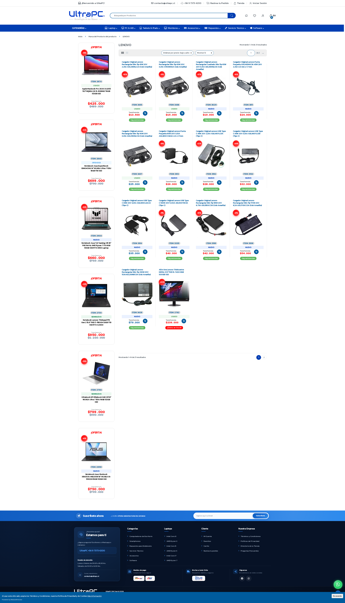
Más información (94, 596)
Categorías (78, 28)
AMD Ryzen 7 (172, 560)
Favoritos (207, 541)
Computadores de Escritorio (141, 536)
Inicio (80, 36)
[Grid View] (122, 53)
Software (257, 28)
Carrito (206, 546)
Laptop (111, 28)
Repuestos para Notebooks (141, 546)
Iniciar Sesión (260, 3)
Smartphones (135, 541)
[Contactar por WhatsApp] (338, 584)
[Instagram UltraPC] (248, 578)
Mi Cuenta (208, 536)
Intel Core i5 (171, 546)
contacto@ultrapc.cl (164, 3)
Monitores (173, 28)
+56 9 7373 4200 (192, 3)
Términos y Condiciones (251, 536)
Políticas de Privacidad (250, 541)
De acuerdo (337, 596)
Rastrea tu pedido (211, 551)
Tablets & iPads (150, 28)
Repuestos (213, 28)
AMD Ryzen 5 (172, 551)
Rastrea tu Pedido (219, 3)
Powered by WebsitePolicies (12, 600)
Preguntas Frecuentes (250, 551)
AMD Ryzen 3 (172, 541)
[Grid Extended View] (127, 53)
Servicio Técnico (236, 28)
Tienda (240, 3)
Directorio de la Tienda (250, 546)
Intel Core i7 (171, 555)
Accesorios (193, 28)
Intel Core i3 (171, 536)
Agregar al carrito (144, 113)
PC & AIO (129, 28)
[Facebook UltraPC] (242, 578)
